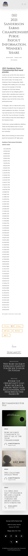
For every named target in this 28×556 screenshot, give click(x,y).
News (14, 15)
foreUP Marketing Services (14, 550)
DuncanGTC (10, 57)
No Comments (14, 60)
